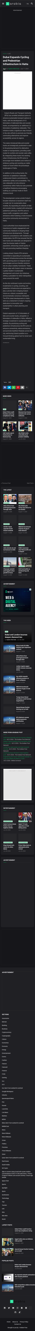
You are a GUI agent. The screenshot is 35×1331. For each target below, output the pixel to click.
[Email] (22, 387)
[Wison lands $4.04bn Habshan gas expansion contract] (9, 648)
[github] (15, 1312)
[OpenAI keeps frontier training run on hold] (9, 710)
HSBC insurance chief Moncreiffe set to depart (24, 549)
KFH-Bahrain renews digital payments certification (22, 719)
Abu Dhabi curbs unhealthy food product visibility (23, 435)
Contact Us (17, 1324)
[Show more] (27, 387)
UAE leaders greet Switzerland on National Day (8, 435)
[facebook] (4, 1308)
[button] (3, 3)
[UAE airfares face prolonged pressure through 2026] (9, 659)
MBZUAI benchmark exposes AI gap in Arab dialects (24, 528)
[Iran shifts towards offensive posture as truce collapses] (9, 679)
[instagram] (17, 1308)
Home (5, 53)
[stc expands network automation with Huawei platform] (7, 1277)
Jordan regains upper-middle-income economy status (23, 668)
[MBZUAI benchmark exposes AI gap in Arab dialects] (9, 690)
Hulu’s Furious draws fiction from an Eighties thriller (9, 826)
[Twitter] (9, 387)
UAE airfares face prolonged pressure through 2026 (9, 507)
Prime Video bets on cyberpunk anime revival (24, 847)
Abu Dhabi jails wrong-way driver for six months (24, 507)
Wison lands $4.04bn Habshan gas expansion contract (23, 647)
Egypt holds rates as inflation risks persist (24, 1240)
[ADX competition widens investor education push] (7, 1288)
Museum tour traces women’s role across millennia (24, 414)
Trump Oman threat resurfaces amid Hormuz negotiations (23, 699)
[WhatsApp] (14, 387)
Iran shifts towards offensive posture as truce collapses (22, 678)
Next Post (30, 483)
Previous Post (6, 483)
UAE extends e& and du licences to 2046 (9, 549)
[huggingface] (30, 1308)
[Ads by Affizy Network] (30, 590)
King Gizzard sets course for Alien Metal (8, 847)
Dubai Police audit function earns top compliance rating (8, 414)
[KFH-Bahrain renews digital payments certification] (9, 720)
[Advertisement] (17, 30)
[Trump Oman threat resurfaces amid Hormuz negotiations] (9, 700)
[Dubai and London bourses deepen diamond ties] (7, 1267)
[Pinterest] (18, 387)
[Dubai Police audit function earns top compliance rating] (8, 1232)
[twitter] (9, 1308)
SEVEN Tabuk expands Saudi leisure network (8, 528)
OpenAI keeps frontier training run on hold (23, 708)
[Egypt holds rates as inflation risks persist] (8, 1242)
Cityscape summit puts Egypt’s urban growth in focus (9, 570)
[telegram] (21, 1308)
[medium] (26, 1308)
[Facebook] (5, 387)
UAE (9, 53)
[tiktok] (19, 1312)
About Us (15, 1322)
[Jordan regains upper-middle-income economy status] (9, 669)
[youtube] (13, 1308)
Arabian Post (23, 1327)
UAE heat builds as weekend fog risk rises (24, 570)
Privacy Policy (24, 1322)
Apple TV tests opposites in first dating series (23, 826)
